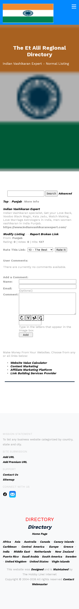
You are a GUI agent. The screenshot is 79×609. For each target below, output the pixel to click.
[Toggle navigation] (74, 6)
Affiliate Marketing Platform (31, 369)
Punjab (17, 201)
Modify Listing (13, 234)
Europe (53, 546)
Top (5, 201)
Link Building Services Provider (33, 373)
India (6, 551)
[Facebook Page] (5, 494)
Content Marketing (24, 366)
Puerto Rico (11, 556)
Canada (45, 541)
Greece (68, 546)
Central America (32, 546)
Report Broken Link (44, 234)
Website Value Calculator (28, 363)
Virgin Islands (60, 561)
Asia (17, 541)
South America (52, 556)
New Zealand (64, 551)
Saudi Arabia (30, 556)
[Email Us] (12, 494)
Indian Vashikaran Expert (21, 209)
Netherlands (42, 551)
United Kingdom (15, 561)
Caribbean (9, 546)
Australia (30, 541)
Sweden (70, 556)
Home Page (39, 534)
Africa (7, 541)
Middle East (22, 551)
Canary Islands (64, 541)
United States (38, 561)
